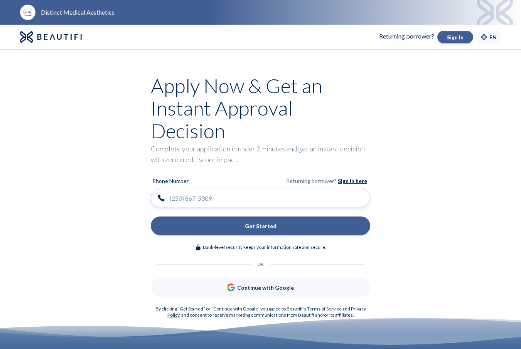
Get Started (261, 226)
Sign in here (352, 181)
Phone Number (170, 181)
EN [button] (493, 37)
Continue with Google (265, 287)
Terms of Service (324, 309)
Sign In (455, 37)
